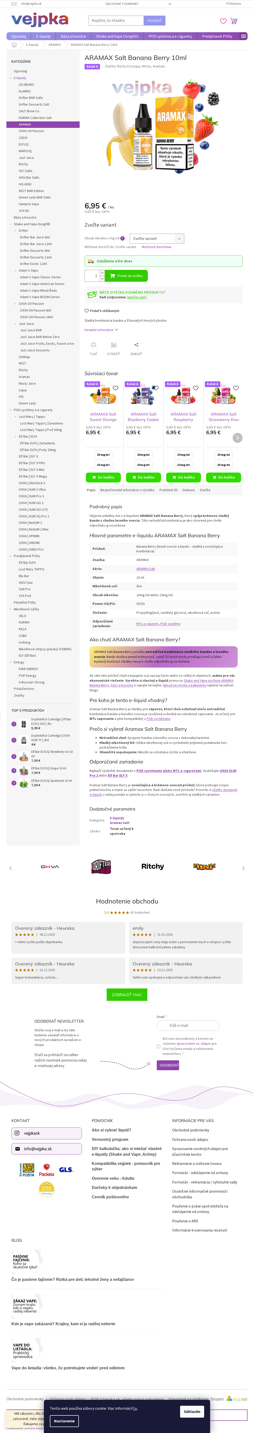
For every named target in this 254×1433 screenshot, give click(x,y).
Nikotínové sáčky (24, 609)
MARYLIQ (23, 151)
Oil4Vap (22, 357)
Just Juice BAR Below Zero (38, 337)
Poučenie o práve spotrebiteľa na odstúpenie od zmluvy (198, 1208)
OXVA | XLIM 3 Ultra (30, 489)
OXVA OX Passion (29, 131)
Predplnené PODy (25, 556)
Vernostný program (108, 1139)
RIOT (21, 363)
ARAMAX (23, 124)
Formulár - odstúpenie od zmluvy (198, 1172)
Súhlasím (190, 1411)
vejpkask (30, 1133)
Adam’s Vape (26, 270)
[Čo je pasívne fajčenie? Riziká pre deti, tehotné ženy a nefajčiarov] (85, 1261)
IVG (19, 396)
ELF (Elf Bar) (25, 655)
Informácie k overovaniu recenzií (197, 1230)
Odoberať (167, 1065)
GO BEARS (24, 84)
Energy (17, 662)
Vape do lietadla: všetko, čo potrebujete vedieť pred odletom (66, 1367)
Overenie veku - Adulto (111, 1178)
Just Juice (24, 157)
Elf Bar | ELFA (26, 436)
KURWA (22, 622)
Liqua (21, 390)
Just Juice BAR (29, 330)
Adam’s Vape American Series (40, 283)
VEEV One (24, 582)
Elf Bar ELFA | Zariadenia (35, 443)
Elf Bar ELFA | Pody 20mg (36, 450)
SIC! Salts (24, 171)
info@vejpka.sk (36, 1148)
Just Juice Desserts (33, 350)
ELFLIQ (22, 144)
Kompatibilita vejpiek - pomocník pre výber (124, 1166)
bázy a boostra (120, 685)
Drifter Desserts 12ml (34, 257)
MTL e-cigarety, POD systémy (156, 623)
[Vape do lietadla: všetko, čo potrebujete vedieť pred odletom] (85, 1350)
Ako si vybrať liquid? (109, 1129)
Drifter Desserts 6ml (33, 250)
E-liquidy (18, 78)
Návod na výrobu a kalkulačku (183, 685)
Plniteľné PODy (23, 602)
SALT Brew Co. (27, 111)
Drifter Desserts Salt (32, 104)
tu (133, 1408)
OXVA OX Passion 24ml (34, 317)
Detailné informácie (97, 330)
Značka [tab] (203, 490)
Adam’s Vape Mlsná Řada (36, 290)
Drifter (22, 230)
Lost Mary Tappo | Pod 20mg (39, 429)
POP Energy (26, 675)
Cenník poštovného (108, 1196)
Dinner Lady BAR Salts (33, 197)
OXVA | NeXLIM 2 (28, 522)
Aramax (22, 376)
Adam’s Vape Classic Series (38, 277)
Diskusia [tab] (187, 490)
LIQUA (21, 137)
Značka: (133, 66)
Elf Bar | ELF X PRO (30, 463)
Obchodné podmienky (120, 4)
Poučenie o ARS (183, 1220)
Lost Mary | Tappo (30, 416)
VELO (21, 616)
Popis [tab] (89, 490)
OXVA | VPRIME (27, 536)
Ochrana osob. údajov (188, 1139)
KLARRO (23, 91)
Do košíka (104, 477)
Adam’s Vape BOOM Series (38, 297)
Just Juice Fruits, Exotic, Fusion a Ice (45, 343)
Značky (17, 695)
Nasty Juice (25, 383)
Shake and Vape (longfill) (30, 224)
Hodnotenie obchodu (125, 901)
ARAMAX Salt (143, 568)
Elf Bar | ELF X (26, 456)
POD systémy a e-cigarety (31, 410)
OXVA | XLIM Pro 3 (29, 496)
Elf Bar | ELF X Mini (30, 469)
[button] (239, 868)
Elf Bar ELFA (25, 562)
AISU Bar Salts (27, 177)
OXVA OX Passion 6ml (33, 310)
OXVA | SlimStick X (30, 483)
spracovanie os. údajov (192, 1043)
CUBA (21, 635)
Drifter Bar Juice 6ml (33, 237)
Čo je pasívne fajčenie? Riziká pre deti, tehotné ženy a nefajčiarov (71, 1279)
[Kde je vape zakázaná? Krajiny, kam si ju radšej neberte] (85, 1305)
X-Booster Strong (30, 682)
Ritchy (21, 164)
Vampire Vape (27, 204)
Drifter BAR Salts (29, 97)
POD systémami (156, 718)
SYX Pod (23, 595)
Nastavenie (62, 1421)
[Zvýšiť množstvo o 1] (100, 273)
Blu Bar (22, 576)
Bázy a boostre (23, 217)
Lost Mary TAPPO (30, 569)
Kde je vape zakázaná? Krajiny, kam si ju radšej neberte (62, 1323)
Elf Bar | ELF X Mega (31, 476)
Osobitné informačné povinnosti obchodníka (197, 1193)
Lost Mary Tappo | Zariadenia (39, 423)
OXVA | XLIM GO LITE (31, 509)
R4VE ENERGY (26, 669)
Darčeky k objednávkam (112, 1187)
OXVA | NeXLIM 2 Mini (32, 529)
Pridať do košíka (128, 276)
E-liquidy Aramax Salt (118, 820)
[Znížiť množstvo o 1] (100, 278)
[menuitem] (17, 36)
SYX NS (22, 210)
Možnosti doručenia (154, 247)
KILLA (21, 629)
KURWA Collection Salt (33, 117)
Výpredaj (18, 71)
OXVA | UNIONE (27, 542)
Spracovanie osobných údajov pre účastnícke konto (198, 1151)
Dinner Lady (25, 403)
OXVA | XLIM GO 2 (29, 503)
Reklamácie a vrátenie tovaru (195, 1163)
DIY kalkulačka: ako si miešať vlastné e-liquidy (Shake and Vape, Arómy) (125, 1151)
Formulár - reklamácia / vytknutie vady (202, 1181)
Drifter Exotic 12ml (31, 263)
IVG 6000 (23, 184)
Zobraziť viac (125, 994)
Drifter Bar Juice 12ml (34, 244)
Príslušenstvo (22, 688)
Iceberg (23, 642)
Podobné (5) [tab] (167, 490)
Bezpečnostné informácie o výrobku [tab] (126, 490)
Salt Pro (23, 589)
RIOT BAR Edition (29, 191)
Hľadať (153, 20)
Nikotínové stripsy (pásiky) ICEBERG (43, 649)
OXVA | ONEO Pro (29, 549)
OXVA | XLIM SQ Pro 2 (32, 516)
